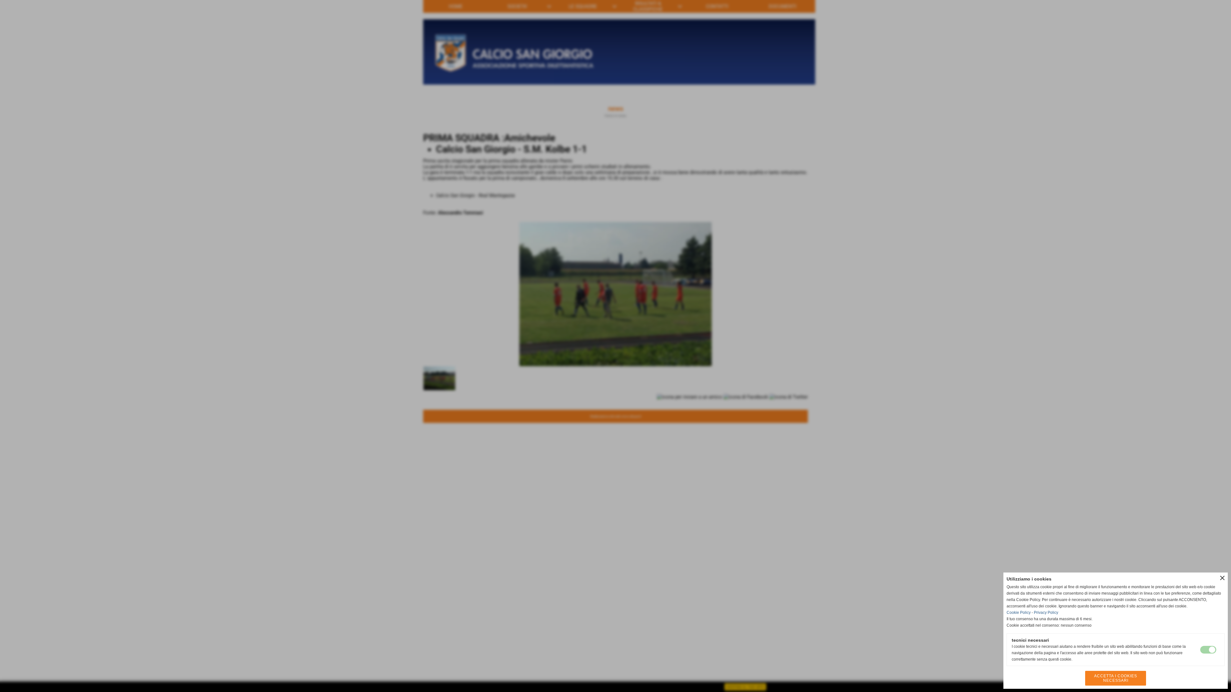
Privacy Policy (1046, 612)
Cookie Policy (1019, 612)
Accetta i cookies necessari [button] (1115, 678)
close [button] (1222, 578)
